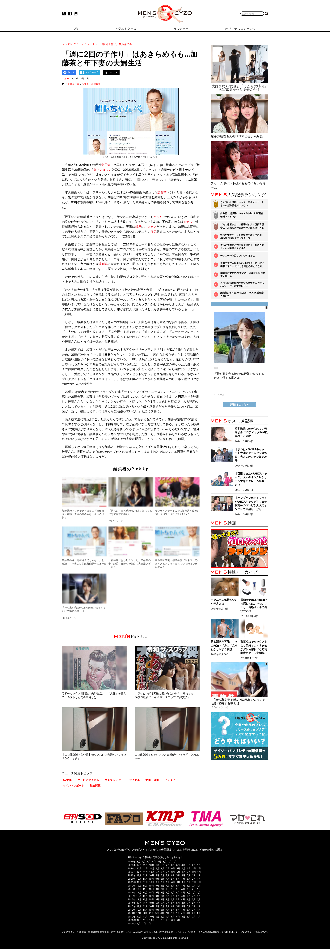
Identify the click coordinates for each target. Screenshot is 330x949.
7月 (144, 861)
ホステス (150, 226)
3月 (165, 861)
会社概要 (95, 931)
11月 (145, 865)
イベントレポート (73, 785)
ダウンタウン (102, 169)
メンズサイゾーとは (71, 931)
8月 (138, 861)
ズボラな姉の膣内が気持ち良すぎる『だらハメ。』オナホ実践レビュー (242, 284)
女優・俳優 (152, 780)
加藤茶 (85, 84)
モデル (187, 221)
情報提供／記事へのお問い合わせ (116, 931)
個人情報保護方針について (211, 931)
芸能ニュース (72, 84)
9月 (157, 865)
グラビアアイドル (88, 780)
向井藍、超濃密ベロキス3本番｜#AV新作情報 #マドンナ (241, 215)
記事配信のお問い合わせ (170, 931)
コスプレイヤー (114, 780)
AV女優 (67, 780)
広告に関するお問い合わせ (145, 931)
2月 (170, 861)
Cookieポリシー (232, 931)
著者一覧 (86, 931)
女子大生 (107, 165)
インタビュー (173, 780)
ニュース (66, 78)
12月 (139, 865)
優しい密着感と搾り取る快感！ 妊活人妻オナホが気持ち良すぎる (242, 246)
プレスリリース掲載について (254, 931)
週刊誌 (103, 264)
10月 (151, 865)
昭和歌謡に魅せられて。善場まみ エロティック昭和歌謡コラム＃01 (251, 432)
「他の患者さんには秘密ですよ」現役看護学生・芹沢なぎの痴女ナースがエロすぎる (242, 226)
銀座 (138, 226)
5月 (154, 861)
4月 (159, 861)
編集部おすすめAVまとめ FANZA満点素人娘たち (242, 294)
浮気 (153, 231)
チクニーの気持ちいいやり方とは (237, 255)
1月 (175, 861)
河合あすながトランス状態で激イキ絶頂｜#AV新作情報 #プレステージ (242, 236)
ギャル (158, 217)
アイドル (134, 780)
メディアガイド (190, 931)
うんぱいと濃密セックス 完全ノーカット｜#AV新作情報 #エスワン (242, 204)
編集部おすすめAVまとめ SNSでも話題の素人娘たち (242, 274)
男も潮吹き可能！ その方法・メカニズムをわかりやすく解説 (224, 645)
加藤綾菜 (95, 84)
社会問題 (95, 785)
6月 (149, 861)
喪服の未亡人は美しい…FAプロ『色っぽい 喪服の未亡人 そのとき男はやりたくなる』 (242, 265)
